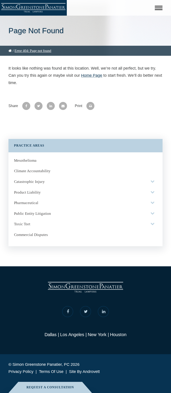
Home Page (91, 75)
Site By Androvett (84, 371)
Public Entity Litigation (32, 213)
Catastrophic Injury (29, 182)
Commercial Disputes (31, 235)
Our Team (13, 60)
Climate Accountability (32, 171)
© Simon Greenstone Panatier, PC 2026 (43, 364)
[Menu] (158, 9)
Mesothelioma (25, 160)
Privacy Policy (20, 371)
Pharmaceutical (26, 203)
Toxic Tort (22, 224)
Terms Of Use (51, 371)
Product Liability (27, 192)
